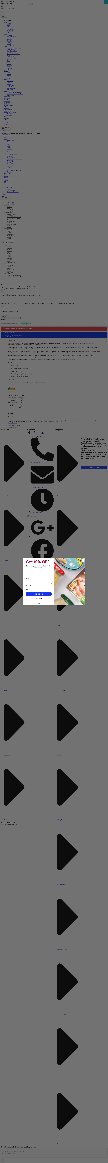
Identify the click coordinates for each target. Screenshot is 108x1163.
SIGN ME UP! (39, 594)
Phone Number (30, 586)
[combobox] (28, 589)
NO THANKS (38, 598)
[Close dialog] (82, 560)
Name (27, 571)
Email (27, 578)
